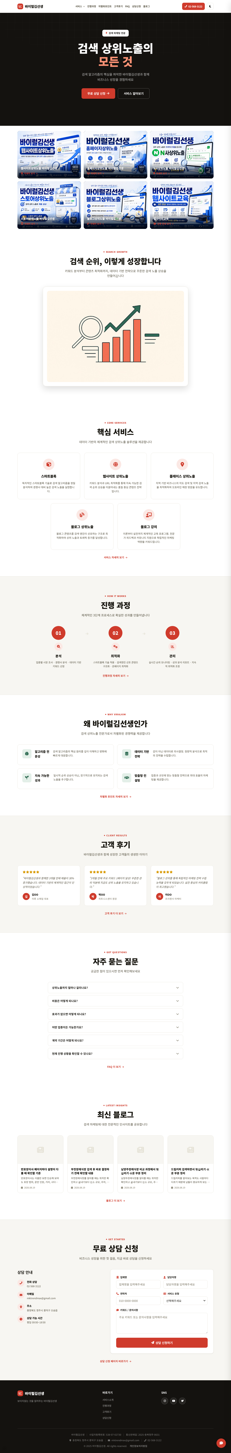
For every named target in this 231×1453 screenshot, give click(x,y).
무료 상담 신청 (96, 93)
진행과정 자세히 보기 (114, 675)
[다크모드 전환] (210, 6)
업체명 (123, 1277)
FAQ (127, 6)
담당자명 (171, 1277)
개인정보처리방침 (138, 1446)
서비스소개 (107, 1399)
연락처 (123, 1293)
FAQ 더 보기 (114, 1066)
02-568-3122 (34, 1286)
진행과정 (91, 6)
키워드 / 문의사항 (129, 1310)
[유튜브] (173, 1401)
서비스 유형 (173, 1293)
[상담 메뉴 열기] (221, 1443)
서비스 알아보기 (134, 93)
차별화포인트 (105, 6)
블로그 (146, 6)
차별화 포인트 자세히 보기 (114, 796)
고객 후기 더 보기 (114, 913)
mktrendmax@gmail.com (41, 1298)
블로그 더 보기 (114, 1200)
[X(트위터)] (182, 1401)
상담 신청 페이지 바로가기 (114, 1361)
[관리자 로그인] (4, 1448)
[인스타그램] (164, 1401)
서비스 (78, 6)
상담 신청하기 (164, 1343)
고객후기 (118, 6)
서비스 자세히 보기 (114, 557)
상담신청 (136, 6)
